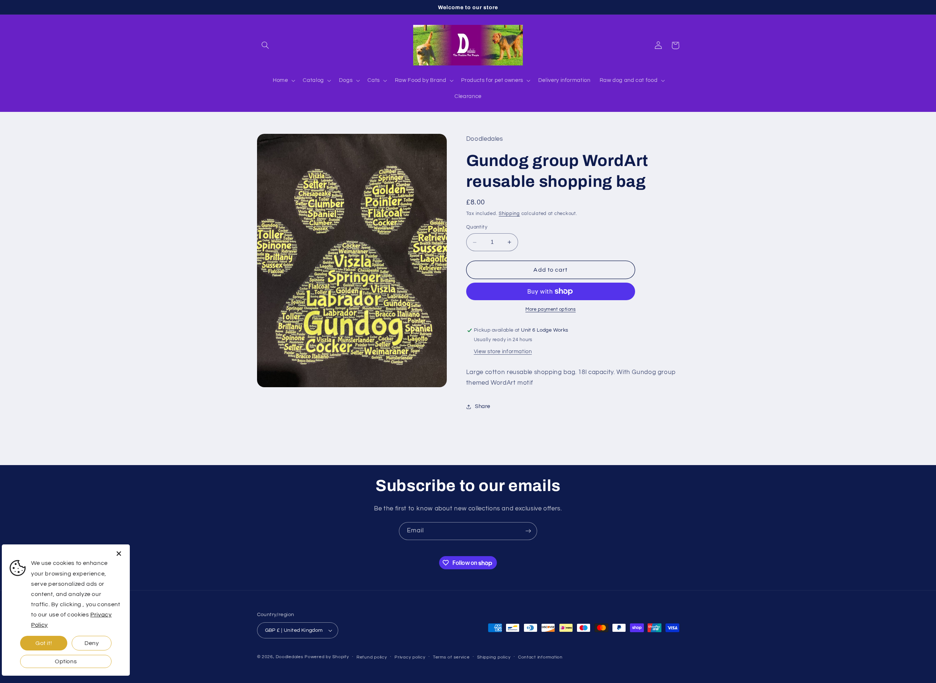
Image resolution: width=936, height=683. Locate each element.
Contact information (540, 657)
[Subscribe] (528, 531)
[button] (265, 45)
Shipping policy (493, 657)
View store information (503, 351)
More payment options (550, 309)
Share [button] (482, 407)
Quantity (476, 227)
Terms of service (451, 657)
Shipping (509, 213)
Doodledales (289, 657)
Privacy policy (410, 657)
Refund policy (371, 657)
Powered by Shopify (327, 657)
